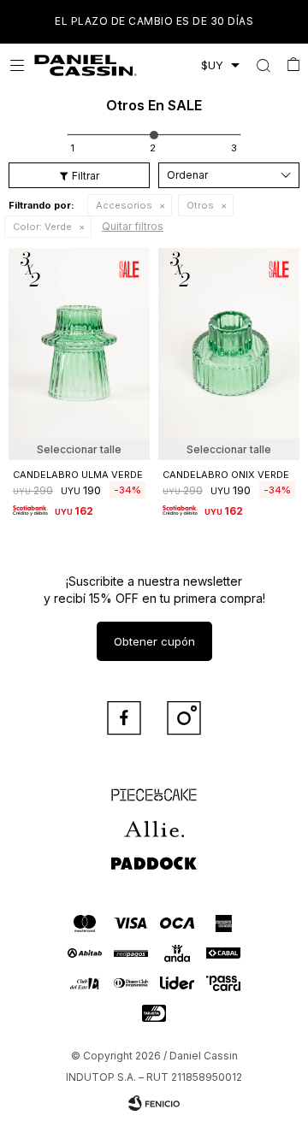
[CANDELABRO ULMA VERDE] (79, 354)
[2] (153, 148)
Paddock (154, 856)
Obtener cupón (154, 641)
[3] (234, 148)
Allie (154, 822)
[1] (72, 148)
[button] (263, 65)
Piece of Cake (154, 787)
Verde (42, 227)
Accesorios (124, 205)
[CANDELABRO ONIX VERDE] (228, 354)
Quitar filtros (132, 226)
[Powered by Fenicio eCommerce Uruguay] (154, 1103)
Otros (200, 205)
